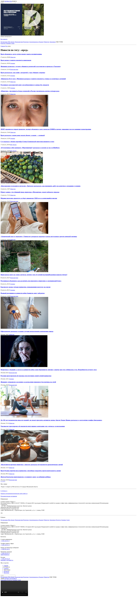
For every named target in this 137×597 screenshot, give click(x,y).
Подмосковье (4, 42)
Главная (3, 46)
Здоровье (8, 43)
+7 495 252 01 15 (5, 545)
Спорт (12, 43)
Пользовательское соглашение (9, 496)
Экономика (52, 42)
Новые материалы (6, 36)
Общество (46, 42)
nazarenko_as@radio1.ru (7, 560)
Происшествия (19, 42)
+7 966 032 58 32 (5, 549)
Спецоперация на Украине (36, 42)
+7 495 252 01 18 (5, 558)
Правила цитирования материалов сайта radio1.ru (14, 493)
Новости (7, 567)
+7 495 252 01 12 (5, 553)
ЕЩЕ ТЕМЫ (59, 42)
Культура (3, 43)
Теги (6, 46)
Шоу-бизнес (11, 42)
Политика (26, 42)
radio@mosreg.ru (5, 554)
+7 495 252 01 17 (5, 540)
